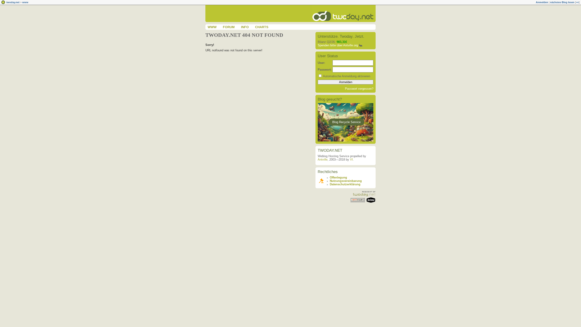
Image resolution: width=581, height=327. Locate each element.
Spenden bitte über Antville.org (338, 45)
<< (577, 2)
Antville (322, 159)
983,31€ (342, 42)
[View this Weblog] (344, 21)
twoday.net (13, 2)
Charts (261, 27)
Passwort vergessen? (359, 88)
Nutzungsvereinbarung (346, 181)
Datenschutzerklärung (345, 184)
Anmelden (542, 2)
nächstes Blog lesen (562, 2)
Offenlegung (338, 177)
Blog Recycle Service (346, 122)
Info (245, 27)
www (25, 2)
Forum (229, 27)
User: (321, 62)
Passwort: (325, 69)
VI (351, 159)
